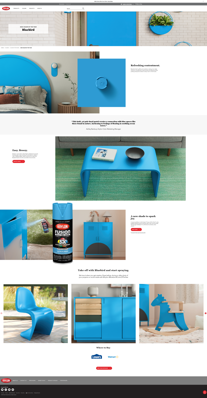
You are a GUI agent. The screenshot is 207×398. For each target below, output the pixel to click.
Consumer (61, 4)
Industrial (68, 4)
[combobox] (74, 8)
